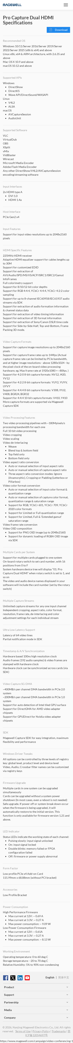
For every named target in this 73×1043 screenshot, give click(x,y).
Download (61, 29)
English (50, 977)
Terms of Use (23, 1031)
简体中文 (63, 977)
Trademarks (59, 1031)
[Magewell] (12, 5)
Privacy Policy (41, 1031)
